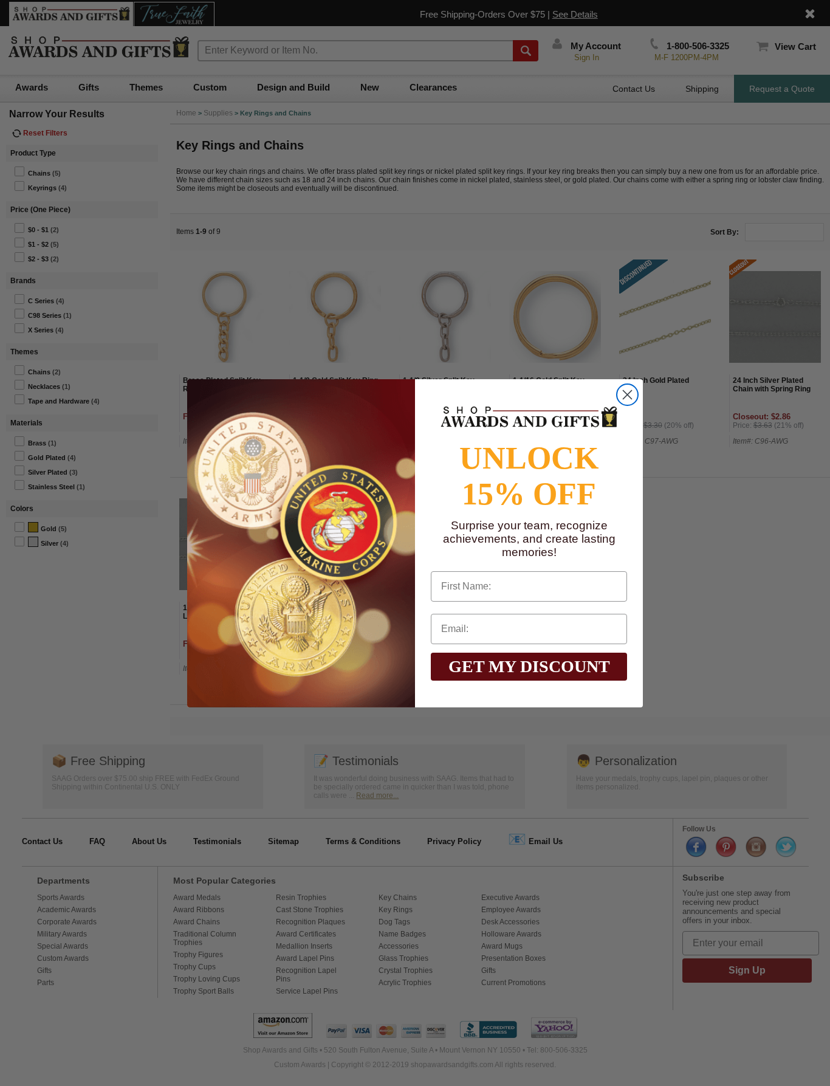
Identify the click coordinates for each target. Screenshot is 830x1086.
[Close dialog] (627, 394)
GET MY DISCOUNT (529, 666)
